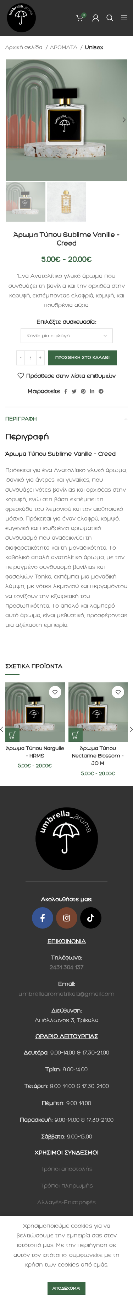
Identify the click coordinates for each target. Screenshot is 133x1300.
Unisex (94, 47)
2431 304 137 (67, 967)
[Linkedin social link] (92, 391)
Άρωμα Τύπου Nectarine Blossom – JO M (98, 756)
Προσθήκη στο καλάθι (82, 357)
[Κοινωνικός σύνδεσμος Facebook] (66, 391)
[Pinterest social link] (83, 391)
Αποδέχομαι (66, 1288)
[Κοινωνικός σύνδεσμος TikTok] (90, 918)
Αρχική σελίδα (24, 47)
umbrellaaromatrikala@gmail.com (66, 993)
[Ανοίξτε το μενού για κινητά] (124, 18)
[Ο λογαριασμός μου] (96, 18)
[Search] (110, 18)
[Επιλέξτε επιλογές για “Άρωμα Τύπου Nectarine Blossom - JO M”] (75, 735)
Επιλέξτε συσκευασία (66, 321)
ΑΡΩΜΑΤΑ (64, 47)
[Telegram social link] (101, 391)
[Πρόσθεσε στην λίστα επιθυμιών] (55, 692)
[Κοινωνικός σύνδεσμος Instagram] (66, 918)
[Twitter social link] (74, 391)
